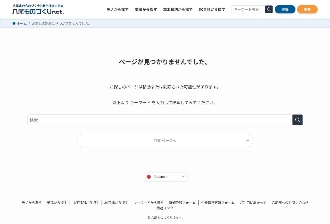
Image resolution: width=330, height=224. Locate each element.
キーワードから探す (149, 202)
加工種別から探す (85, 202)
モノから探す (32, 202)
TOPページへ (165, 140)
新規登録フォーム (182, 202)
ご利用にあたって (253, 202)
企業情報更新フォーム (218, 202)
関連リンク (164, 207)
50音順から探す (116, 202)
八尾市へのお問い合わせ (290, 202)
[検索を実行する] (269, 9)
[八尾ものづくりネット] (38, 9)
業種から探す (57, 202)
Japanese (161, 177)
